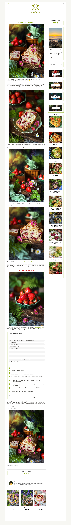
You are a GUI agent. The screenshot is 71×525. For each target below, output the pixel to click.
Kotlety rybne (43, 477)
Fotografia (25, 16)
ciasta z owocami (10, 465)
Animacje (47, 16)
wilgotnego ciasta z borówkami (30, 261)
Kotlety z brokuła (56, 160)
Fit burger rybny (55, 274)
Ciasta (25, 20)
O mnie (53, 16)
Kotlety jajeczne (55, 128)
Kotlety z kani (56, 175)
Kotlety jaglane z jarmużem (56, 259)
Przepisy (18, 16)
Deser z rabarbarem (11, 477)
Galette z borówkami (13, 507)
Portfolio (40, 16)
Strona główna (20, 20)
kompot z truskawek (39, 327)
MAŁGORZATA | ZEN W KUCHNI (22, 481)
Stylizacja (32, 16)
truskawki (15, 465)
